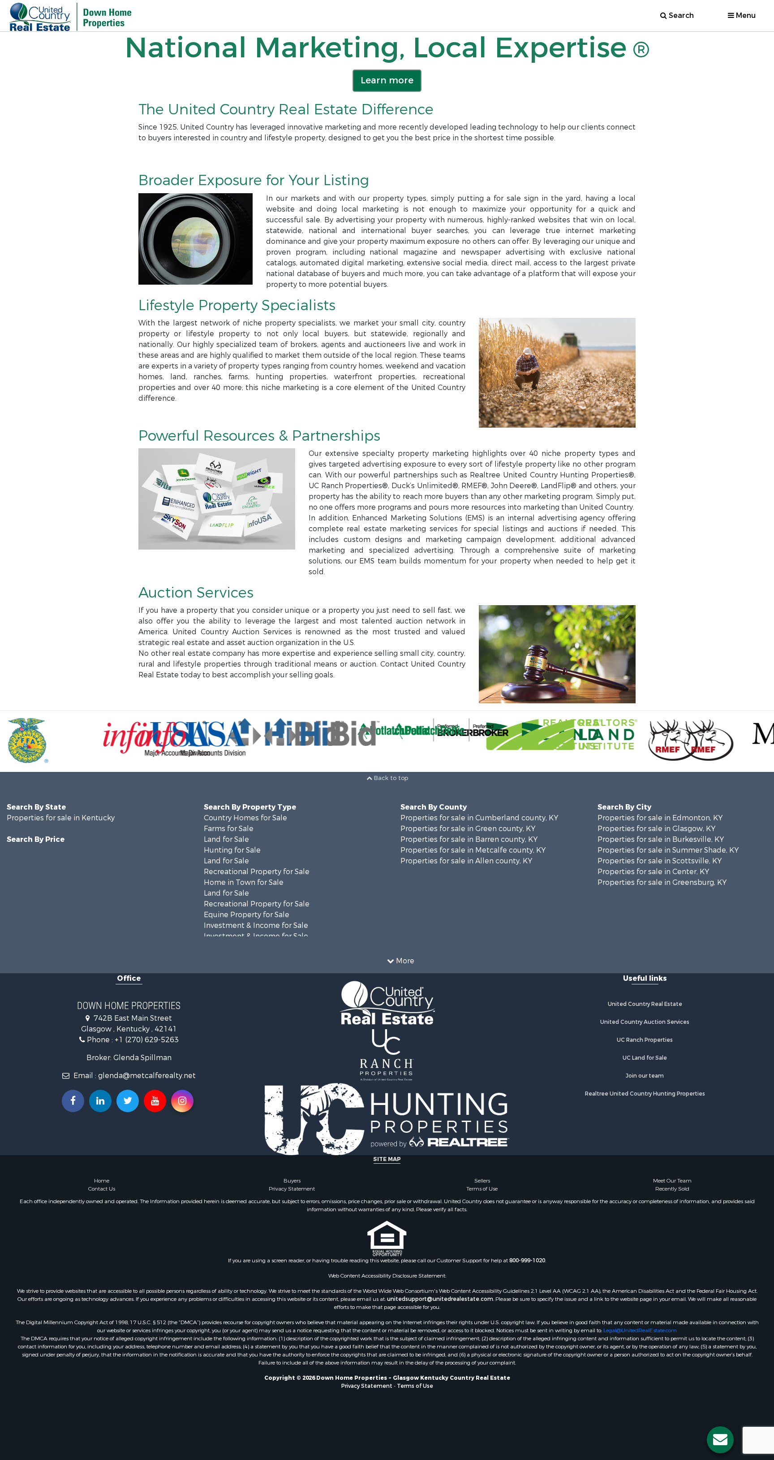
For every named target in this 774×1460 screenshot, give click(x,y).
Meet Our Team (672, 1180)
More (404, 961)
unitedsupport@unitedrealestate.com (440, 1299)
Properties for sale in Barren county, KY (469, 839)
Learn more (387, 80)
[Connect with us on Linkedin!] (100, 1101)
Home (101, 1180)
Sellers (482, 1180)
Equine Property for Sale (246, 914)
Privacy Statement (292, 1188)
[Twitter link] (127, 1101)
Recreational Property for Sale (257, 871)
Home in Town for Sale (244, 882)
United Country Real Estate (645, 1004)
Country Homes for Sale (245, 818)
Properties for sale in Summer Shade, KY (668, 850)
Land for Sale (226, 839)
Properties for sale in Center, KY (653, 871)
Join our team (645, 1075)
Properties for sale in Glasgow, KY (656, 828)
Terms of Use (482, 1188)
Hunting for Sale (232, 850)
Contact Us (101, 1188)
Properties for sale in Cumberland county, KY (479, 818)
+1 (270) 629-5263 (147, 1039)
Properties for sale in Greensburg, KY (662, 882)
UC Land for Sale (645, 1057)
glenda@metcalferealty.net (147, 1075)
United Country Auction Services (644, 1022)
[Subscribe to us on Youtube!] (155, 1101)
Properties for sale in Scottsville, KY (660, 861)
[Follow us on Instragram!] (182, 1101)
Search (680, 15)
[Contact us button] (720, 1439)
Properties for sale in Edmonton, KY (660, 818)
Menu (745, 15)
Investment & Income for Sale (256, 925)
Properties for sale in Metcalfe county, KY (473, 850)
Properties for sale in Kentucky (61, 818)
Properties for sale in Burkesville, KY (661, 839)
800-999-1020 (527, 1260)
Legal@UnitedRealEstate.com (640, 1330)
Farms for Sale (229, 828)
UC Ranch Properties (645, 1040)
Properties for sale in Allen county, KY (466, 861)
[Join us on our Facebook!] (73, 1101)
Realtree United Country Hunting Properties (645, 1093)
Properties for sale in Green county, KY (467, 828)
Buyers (292, 1180)
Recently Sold (672, 1188)
